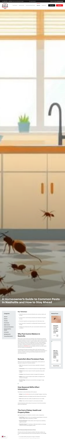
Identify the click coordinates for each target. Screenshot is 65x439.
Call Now (59, 5)
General (5, 316)
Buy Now (52, 5)
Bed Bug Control (7, 334)
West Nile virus (27, 346)
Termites (6, 320)
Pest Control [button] (15, 5)
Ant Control (6, 332)
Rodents (5, 318)
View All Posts (56, 365)
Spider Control (7, 324)
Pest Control (6, 322)
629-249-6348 (60, 1)
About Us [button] (38, 5)
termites (27, 394)
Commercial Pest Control (30, 5)
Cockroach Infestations (9, 326)
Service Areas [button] (21, 5)
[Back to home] (5, 6)
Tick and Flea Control (8, 336)
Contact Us (44, 5)
